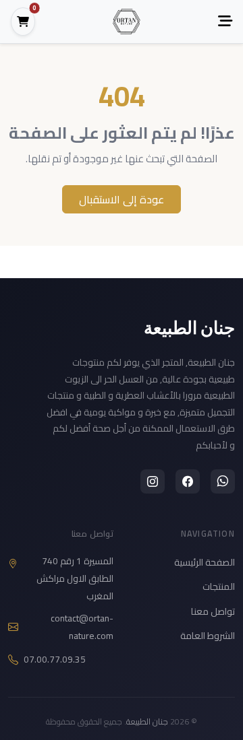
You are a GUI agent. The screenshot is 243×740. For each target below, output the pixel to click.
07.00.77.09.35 (55, 659)
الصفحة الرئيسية (204, 562)
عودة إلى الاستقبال (121, 199)
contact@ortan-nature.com (82, 627)
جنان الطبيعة (190, 327)
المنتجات (218, 586)
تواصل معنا (213, 611)
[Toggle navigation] (225, 21)
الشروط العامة (207, 635)
